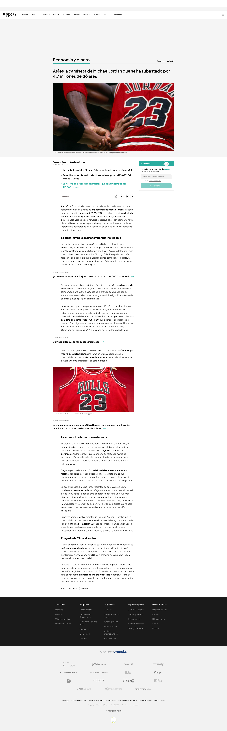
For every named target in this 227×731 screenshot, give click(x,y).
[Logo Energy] (158, 672)
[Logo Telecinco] (99, 664)
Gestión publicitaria (145, 700)
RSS (155, 700)
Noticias (59, 609)
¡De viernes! (85, 634)
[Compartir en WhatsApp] (116, 196)
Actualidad (73, 588)
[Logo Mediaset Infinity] (69, 664)
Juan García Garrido (77, 162)
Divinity (155, 628)
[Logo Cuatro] (128, 664)
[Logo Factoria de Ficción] (99, 672)
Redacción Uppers (60, 162)
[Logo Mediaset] (113, 653)
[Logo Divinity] (158, 664)
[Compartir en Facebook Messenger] (127, 196)
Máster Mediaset (111, 638)
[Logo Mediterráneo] (143, 689)
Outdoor (83, 638)
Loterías (59, 614)
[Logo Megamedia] (114, 710)
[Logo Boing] (128, 672)
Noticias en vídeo (63, 623)
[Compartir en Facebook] (132, 196)
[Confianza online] (113, 722)
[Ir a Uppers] (9, 15)
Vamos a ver (85, 629)
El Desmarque (158, 619)
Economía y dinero (71, 59)
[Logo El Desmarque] (69, 672)
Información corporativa (79, 700)
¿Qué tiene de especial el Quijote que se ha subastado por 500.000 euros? (91, 276)
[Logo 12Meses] (158, 680)
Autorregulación (111, 621)
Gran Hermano (86, 609)
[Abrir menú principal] (223, 14)
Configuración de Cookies (114, 700)
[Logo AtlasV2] (84, 689)
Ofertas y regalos (135, 614)
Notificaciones (110, 626)
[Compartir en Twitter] (122, 196)
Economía (84, 588)
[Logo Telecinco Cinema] (128, 681)
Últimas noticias (62, 619)
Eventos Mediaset (136, 623)
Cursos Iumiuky (135, 619)
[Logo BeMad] (69, 681)
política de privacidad (155, 180)
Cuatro (155, 623)
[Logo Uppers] (99, 681)
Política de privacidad (96, 700)
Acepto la (152, 180)
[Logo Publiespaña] (113, 689)
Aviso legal (65, 700)
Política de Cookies (130, 700)
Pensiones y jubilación (165, 61)
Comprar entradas (136, 609)
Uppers (155, 614)
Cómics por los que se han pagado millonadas (76, 341)
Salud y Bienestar (135, 628)
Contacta (108, 609)
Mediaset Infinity (159, 609)
